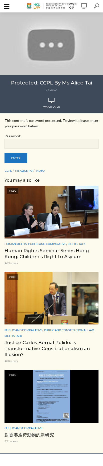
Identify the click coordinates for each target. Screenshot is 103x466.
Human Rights (15, 244)
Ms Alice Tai (23, 170)
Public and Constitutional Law (69, 330)
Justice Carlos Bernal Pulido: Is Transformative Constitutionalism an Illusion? (47, 348)
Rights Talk (77, 244)
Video (40, 170)
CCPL (8, 170)
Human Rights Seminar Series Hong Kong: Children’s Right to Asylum (46, 253)
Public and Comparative (47, 244)
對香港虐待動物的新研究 (29, 435)
